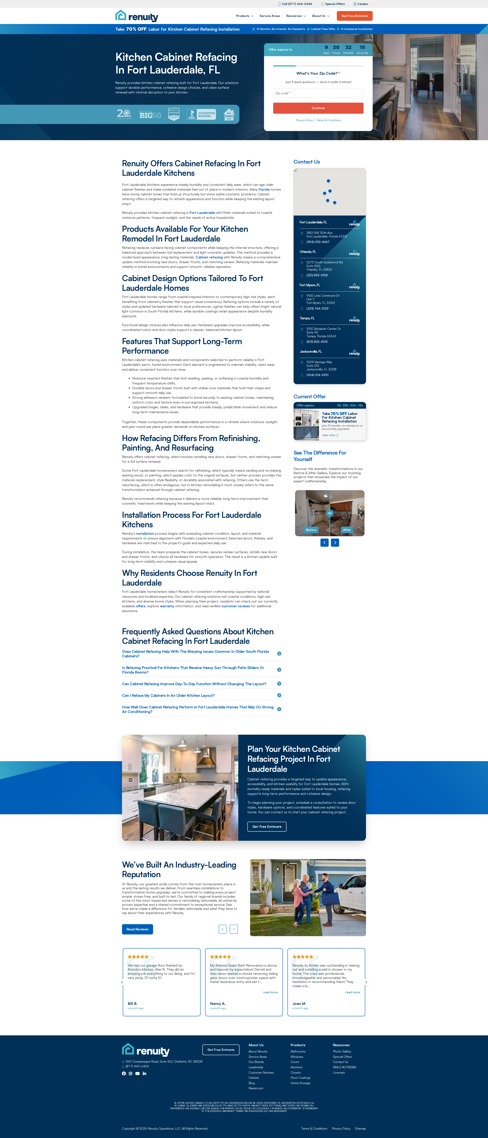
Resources (294, 16)
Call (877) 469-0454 (297, 4)
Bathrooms (298, 1051)
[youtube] (137, 1074)
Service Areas (270, 16)
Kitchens (296, 1067)
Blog (252, 1083)
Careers (362, 4)
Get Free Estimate (354, 16)
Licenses (339, 1072)
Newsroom (256, 1088)
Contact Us (340, 1062)
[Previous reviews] (223, 929)
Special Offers (335, 4)
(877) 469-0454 (137, 1066)
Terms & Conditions (329, 120)
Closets (296, 1072)
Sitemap (360, 1128)
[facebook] (124, 1074)
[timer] (318, 49)
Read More (188, 992)
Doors (295, 1062)
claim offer (329, 435)
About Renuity (258, 1051)
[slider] (329, 513)
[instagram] (130, 1074)
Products (242, 16)
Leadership (256, 1067)
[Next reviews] (234, 929)
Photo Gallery (342, 1051)
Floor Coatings (301, 1078)
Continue (318, 108)
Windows (297, 1057)
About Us (318, 16)
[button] (335, 203)
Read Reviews (137, 929)
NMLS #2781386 (344, 1067)
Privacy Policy (304, 120)
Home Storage (300, 1083)
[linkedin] (144, 1074)
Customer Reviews (261, 1072)
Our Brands (256, 1062)
